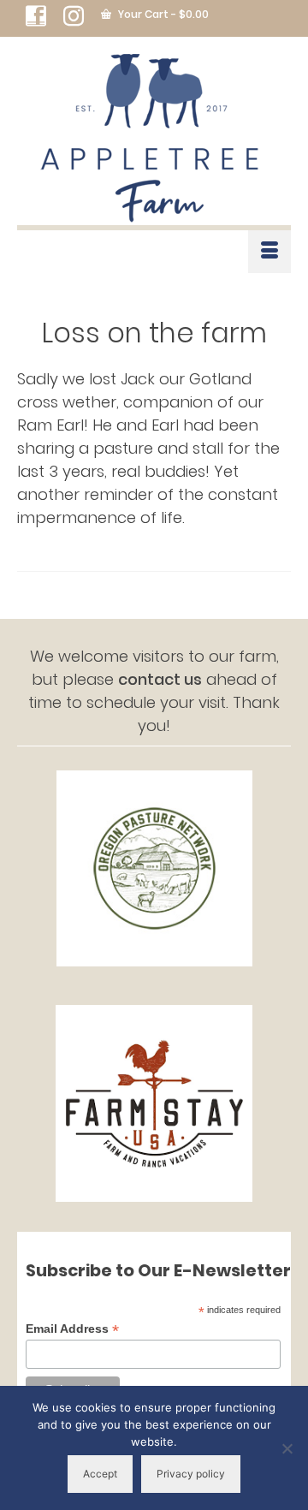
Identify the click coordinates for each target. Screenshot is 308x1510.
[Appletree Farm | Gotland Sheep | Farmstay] (154, 139)
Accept (100, 1473)
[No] (286, 1448)
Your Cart (162, 14)
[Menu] (269, 251)
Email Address (72, 1329)
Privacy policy (191, 1473)
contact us (160, 679)
